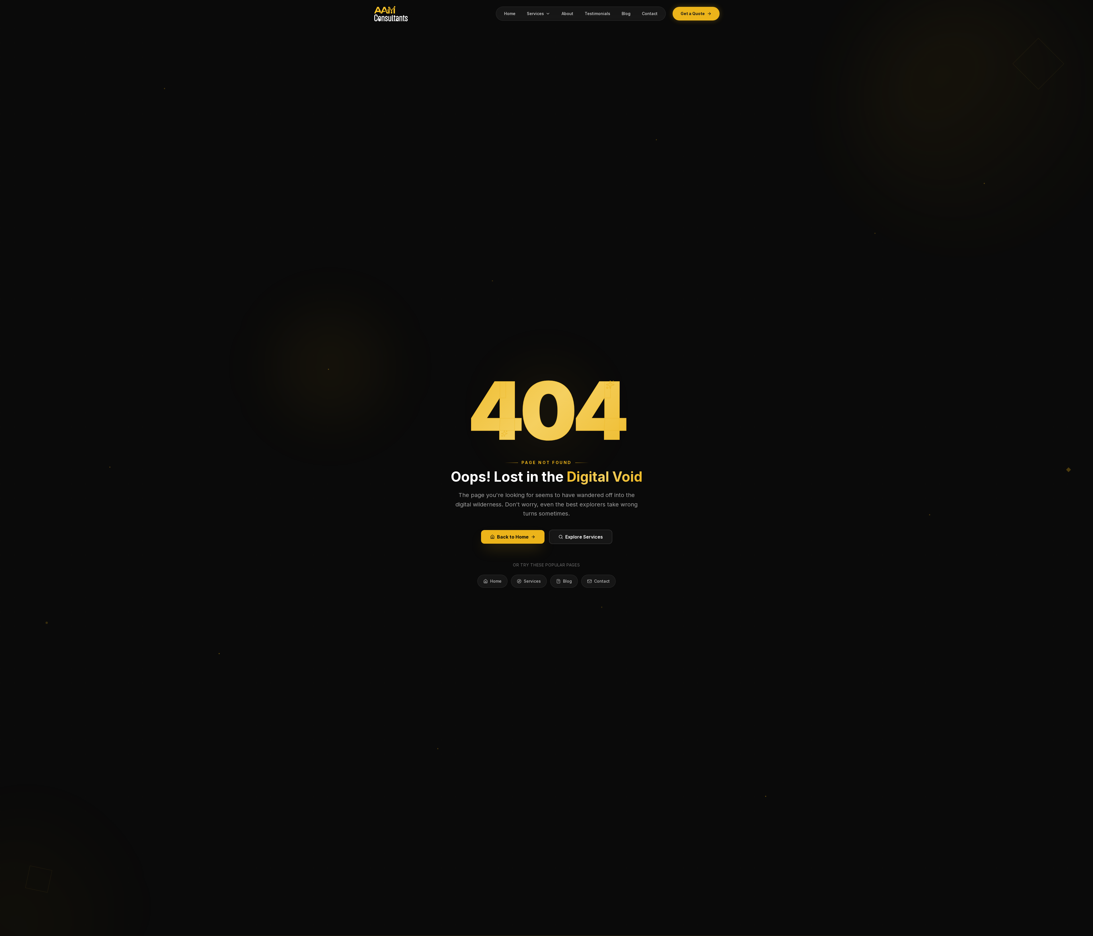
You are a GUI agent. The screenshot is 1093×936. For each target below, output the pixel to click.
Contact (650, 13)
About (567, 13)
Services (535, 13)
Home (509, 13)
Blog (626, 13)
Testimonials (597, 13)
